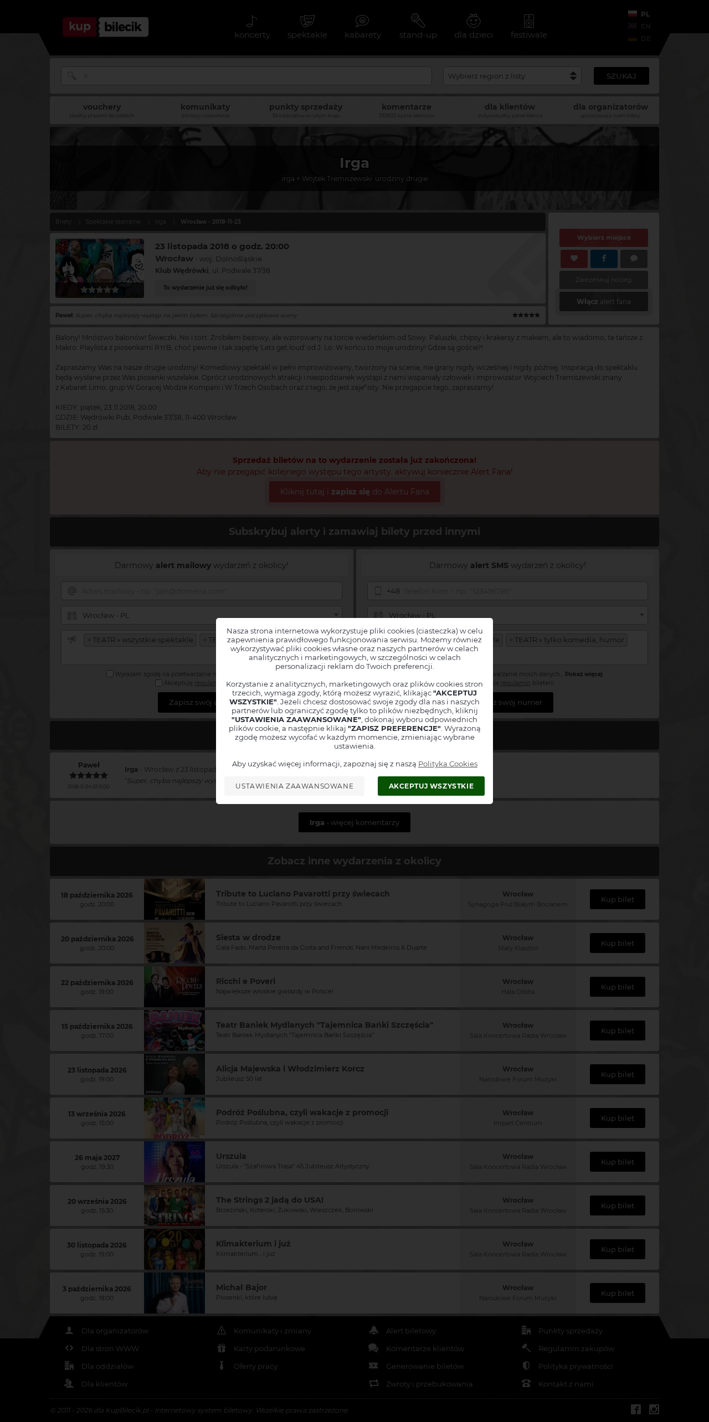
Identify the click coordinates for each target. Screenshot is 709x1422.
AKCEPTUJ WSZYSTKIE (431, 786)
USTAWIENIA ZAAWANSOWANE (294, 786)
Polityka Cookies (447, 763)
